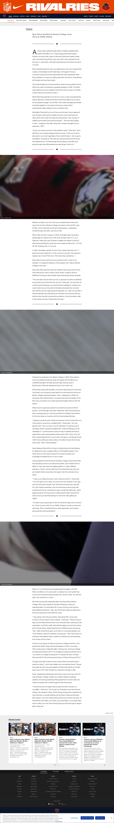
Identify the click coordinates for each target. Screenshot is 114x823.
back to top (109, 713)
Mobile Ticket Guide (53, 786)
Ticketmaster (53, 794)
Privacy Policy (58, 821)
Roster (19, 778)
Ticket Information (53, 778)
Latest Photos (34, 781)
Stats (19, 794)
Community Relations (92, 783)
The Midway (53, 783)
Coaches (19, 783)
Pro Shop (92, 788)
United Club (53, 796)
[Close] (111, 818)
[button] (55, 765)
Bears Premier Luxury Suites (53, 781)
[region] (57, 818)
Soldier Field (74, 794)
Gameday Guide (74, 783)
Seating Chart (74, 791)
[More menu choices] (49, 16)
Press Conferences (34, 796)
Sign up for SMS (92, 791)
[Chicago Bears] (57, 811)
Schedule (19, 788)
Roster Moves (34, 788)
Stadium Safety (74, 796)
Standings (19, 791)
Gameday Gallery (33, 791)
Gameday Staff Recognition (74, 786)
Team (19, 776)
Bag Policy (74, 781)
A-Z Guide (74, 778)
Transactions (19, 796)
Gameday (74, 776)
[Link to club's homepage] (4, 16)
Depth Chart (19, 781)
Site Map (92, 796)
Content (34, 776)
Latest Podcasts (33, 786)
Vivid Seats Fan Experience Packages (53, 791)
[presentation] (104, 765)
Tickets (53, 776)
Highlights (34, 794)
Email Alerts (92, 786)
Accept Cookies (100, 818)
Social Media (92, 794)
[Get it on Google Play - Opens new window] (62, 804)
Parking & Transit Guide (74, 788)
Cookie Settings (74, 818)
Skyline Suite (53, 788)
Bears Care (92, 781)
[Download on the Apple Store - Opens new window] (51, 804)
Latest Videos (34, 783)
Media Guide (19, 786)
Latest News (33, 778)
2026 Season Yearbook (92, 778)
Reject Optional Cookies (87, 818)
